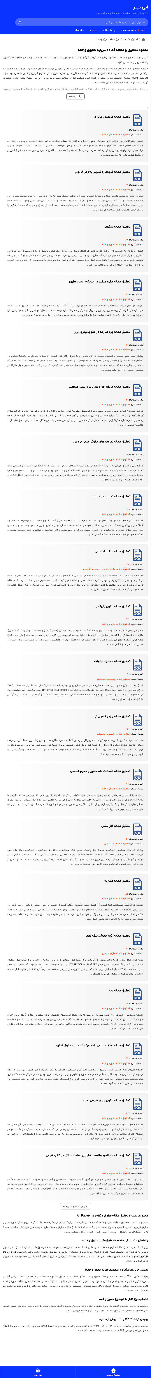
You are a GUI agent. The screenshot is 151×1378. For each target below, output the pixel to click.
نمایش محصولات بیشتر (75, 1206)
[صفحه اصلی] (143, 39)
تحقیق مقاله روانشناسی (117, 843)
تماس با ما (79, 30)
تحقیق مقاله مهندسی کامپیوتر (113, 679)
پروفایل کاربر (109, 30)
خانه (143, 30)
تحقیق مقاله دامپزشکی (25, 89)
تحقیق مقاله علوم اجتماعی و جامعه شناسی (106, 569)
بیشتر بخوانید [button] (75, 96)
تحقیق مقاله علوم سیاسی (116, 953)
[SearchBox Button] (19, 22)
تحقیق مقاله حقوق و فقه (116, 134)
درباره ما (93, 30)
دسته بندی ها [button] (129, 30)
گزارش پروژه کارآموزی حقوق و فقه (59, 89)
